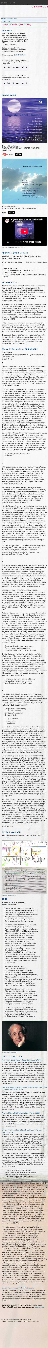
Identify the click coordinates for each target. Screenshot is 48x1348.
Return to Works (6, 21)
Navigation (9, 2)
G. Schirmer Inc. (39, 1307)
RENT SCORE (20, 55)
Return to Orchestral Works (9, 18)
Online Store (6, 838)
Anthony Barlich (12, 1321)
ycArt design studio (33, 1321)
